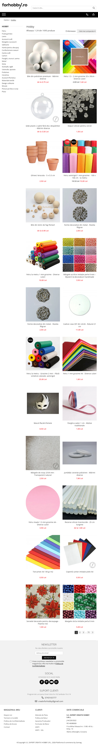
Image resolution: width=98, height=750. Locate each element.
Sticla (4, 64)
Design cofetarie (8, 83)
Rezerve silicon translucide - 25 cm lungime (80, 523)
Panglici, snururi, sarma (10, 58)
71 (89, 632)
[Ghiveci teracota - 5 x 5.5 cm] (43, 156)
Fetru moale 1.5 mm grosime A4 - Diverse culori (43, 523)
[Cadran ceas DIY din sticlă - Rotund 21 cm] (80, 304)
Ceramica (5, 75)
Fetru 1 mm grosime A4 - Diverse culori (79, 373)
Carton (4, 56)
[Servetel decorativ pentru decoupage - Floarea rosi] (43, 602)
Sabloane (5, 45)
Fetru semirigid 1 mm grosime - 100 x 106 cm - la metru (80, 176)
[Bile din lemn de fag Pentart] (43, 205)
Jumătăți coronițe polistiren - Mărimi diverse (79, 473)
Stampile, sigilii (7, 67)
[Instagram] (56, 682)
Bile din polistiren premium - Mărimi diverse (43, 77)
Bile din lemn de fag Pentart (43, 225)
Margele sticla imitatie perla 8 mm (79, 621)
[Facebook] (42, 682)
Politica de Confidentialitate (14, 721)
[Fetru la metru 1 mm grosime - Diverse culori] (43, 255)
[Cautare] (93, 8)
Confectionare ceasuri (10, 50)
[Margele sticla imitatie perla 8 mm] (80, 602)
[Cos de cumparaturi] (93, 14)
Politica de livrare (10, 724)
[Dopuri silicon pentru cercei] (80, 106)
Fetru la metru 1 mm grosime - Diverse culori (42, 275)
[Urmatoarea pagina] (92, 632)
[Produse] (4, 15)
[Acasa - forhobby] (14, 6)
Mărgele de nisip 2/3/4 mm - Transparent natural (43, 473)
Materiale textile (8, 80)
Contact (7, 727)
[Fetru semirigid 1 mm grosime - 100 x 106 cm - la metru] (80, 156)
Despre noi (8, 715)
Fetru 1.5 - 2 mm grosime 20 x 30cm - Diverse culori (79, 77)
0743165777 (50, 697)
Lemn (4, 36)
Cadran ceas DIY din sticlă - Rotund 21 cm (79, 325)
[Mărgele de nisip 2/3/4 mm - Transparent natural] (43, 453)
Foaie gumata (7, 34)
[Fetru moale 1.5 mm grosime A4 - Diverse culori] (43, 502)
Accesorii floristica (8, 78)
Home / (7, 20)
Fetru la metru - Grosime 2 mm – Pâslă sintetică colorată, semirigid (43, 374)
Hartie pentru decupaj (10, 47)
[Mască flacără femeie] (43, 403)
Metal (4, 61)
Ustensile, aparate (8, 69)
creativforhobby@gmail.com (50, 701)
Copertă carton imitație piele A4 (79, 571)
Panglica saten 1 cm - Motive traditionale (80, 424)
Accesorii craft (7, 39)
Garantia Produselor (43, 721)
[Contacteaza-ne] (87, 14)
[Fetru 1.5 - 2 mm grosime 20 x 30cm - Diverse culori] (80, 57)
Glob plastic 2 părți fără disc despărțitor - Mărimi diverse (43, 127)
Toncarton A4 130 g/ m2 (43, 571)
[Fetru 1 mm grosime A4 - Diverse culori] (80, 354)
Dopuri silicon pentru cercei (80, 126)
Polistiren (5, 72)
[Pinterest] (46, 682)
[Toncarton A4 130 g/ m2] (43, 552)
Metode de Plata (41, 715)
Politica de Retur (41, 718)
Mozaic (4, 86)
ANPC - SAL (39, 730)
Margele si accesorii (9, 42)
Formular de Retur (42, 724)
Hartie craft (6, 53)
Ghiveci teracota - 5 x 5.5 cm (43, 175)
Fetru (4, 31)
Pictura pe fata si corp (10, 89)
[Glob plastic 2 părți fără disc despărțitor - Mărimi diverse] (43, 106)
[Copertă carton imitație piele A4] (80, 552)
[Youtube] (51, 682)
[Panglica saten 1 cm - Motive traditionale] (80, 403)
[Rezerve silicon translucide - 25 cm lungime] (80, 502)
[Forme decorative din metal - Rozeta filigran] (80, 205)
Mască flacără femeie (43, 423)
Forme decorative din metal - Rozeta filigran (79, 226)
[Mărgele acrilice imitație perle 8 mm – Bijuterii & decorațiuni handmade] (80, 255)
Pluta (4, 91)
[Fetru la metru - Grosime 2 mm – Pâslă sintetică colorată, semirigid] (43, 354)
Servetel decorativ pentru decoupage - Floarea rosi (43, 622)
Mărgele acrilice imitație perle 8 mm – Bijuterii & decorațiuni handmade (79, 275)
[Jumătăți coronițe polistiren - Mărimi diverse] (80, 453)
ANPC (37, 727)
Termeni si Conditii (11, 718)
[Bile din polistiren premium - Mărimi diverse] (43, 57)
